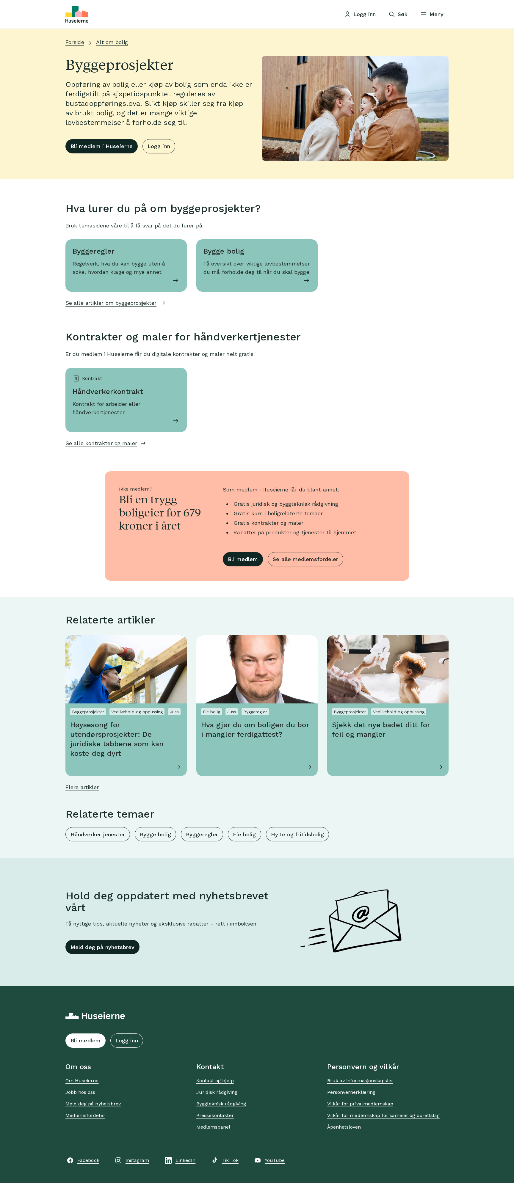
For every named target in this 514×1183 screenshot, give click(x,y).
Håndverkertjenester (97, 834)
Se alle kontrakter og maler (101, 443)
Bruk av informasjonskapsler (360, 1080)
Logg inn (159, 146)
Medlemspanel (213, 1127)
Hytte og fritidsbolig (297, 834)
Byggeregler (202, 834)
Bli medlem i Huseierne (101, 146)
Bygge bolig (155, 834)
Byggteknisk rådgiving (221, 1104)
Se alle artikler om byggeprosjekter (110, 303)
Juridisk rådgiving (216, 1092)
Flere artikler (82, 787)
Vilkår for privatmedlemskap (360, 1104)
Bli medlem (243, 559)
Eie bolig (244, 834)
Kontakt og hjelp (215, 1080)
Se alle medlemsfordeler (305, 559)
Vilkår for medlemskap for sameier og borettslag (383, 1115)
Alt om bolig (112, 42)
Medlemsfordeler (85, 1115)
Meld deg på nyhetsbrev (102, 947)
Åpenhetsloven (344, 1127)
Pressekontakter (215, 1115)
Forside (74, 42)
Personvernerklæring (351, 1092)
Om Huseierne (81, 1080)
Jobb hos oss (80, 1092)
